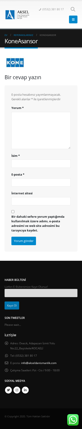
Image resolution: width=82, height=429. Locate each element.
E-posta (17, 174)
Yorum (17, 108)
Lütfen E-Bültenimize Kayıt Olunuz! (26, 286)
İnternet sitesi (22, 193)
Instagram (16, 390)
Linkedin (25, 390)
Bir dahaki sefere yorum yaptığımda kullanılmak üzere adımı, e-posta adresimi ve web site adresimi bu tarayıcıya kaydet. (37, 223)
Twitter (8, 390)
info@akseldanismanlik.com (38, 363)
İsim (15, 156)
